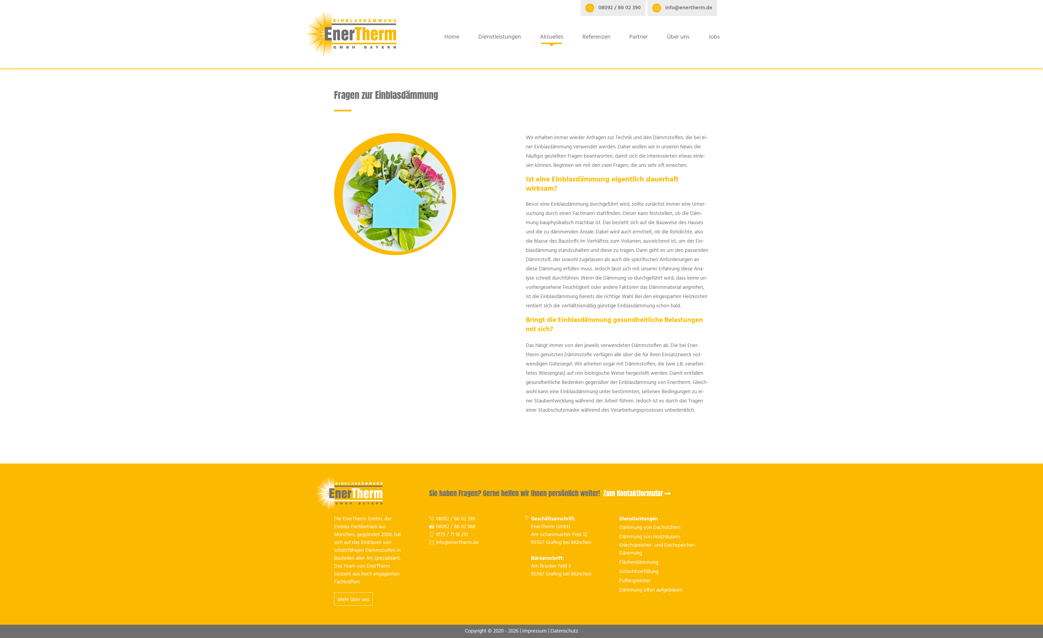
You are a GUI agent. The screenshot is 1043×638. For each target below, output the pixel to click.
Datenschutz (564, 631)
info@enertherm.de (457, 543)
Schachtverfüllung (638, 572)
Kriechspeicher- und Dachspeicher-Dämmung (657, 549)
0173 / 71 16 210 (452, 535)
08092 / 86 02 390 (455, 519)
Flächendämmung (638, 563)
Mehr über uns (353, 600)
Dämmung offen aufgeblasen (651, 590)
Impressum (534, 631)
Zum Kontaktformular (633, 493)
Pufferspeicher (635, 581)
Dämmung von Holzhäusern (649, 537)
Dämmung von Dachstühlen (649, 528)
